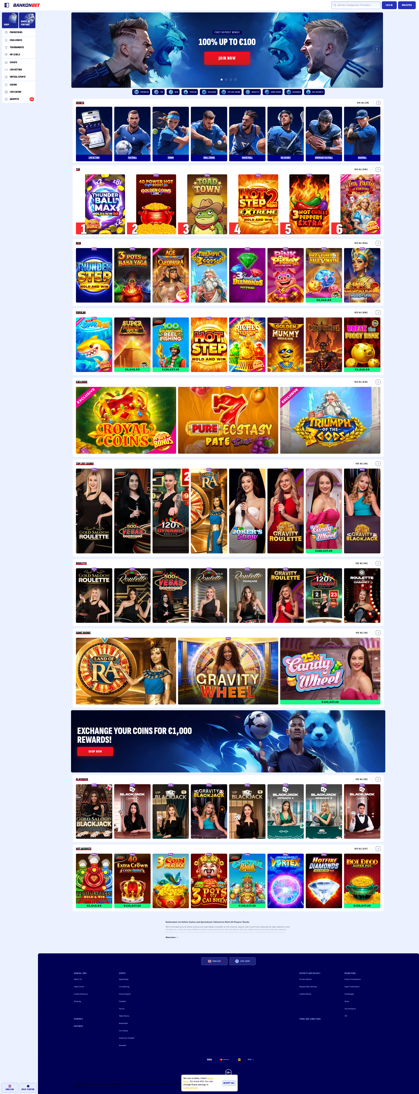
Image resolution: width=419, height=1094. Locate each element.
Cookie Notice (305, 994)
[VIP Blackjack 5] (247, 812)
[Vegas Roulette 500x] (132, 512)
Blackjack (82, 779)
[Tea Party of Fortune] (360, 204)
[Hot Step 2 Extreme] (258, 204)
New (78, 243)
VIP (346, 1016)
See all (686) (361, 312)
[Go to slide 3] (230, 79)
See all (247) (361, 848)
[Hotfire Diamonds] (324, 881)
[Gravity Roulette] (285, 512)
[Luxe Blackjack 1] (362, 812)
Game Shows (83, 633)
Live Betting (124, 986)
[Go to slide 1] (221, 79)
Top (78, 169)
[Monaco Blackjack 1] (285, 812)
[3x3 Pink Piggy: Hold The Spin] (285, 276)
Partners (78, 1026)
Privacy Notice (305, 979)
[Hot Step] (209, 345)
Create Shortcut (81, 994)
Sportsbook (123, 979)
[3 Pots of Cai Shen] (209, 881)
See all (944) (361, 243)
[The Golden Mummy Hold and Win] (285, 345)
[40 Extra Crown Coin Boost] (132, 881)
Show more (171, 937)
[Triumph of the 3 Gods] (209, 276)
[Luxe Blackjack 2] (132, 812)
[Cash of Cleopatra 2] (362, 276)
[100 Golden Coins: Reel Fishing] (171, 345)
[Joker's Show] (247, 512)
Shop (347, 1001)
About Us (78, 979)
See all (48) (362, 463)
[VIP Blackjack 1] (171, 812)
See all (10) (363, 102)
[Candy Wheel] (324, 512)
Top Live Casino (85, 464)
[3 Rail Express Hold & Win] (94, 881)
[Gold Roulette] (209, 596)
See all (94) (362, 563)
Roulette (81, 563)
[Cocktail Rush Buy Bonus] (247, 881)
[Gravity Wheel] (228, 672)
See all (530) (361, 381)
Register (407, 5)
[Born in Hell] (324, 345)
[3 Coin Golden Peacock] (171, 881)
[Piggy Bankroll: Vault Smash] (324, 276)
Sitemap (77, 1001)
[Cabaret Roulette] (362, 596)
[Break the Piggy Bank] (362, 345)
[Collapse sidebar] (7, 5)
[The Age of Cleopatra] (171, 276)
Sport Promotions (352, 986)
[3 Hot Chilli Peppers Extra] (309, 204)
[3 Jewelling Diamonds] (247, 276)
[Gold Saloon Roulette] (94, 512)
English (217, 961)
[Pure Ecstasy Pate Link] (228, 421)
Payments (78, 1019)
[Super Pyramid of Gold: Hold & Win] (132, 345)
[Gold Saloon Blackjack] (94, 812)
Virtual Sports (125, 994)
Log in (389, 5)
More (250, 1059)
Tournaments (350, 1009)
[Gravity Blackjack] (362, 512)
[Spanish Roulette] (132, 596)
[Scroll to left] (78, 49)
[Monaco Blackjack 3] (324, 812)
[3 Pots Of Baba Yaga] (132, 276)
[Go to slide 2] (226, 79)
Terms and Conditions (310, 1019)
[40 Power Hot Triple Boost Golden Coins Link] (156, 204)
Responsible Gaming (308, 986)
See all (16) (362, 632)
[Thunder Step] (94, 276)
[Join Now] (227, 50)
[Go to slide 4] (235, 79)
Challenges (349, 994)
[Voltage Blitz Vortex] (285, 881)
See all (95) (362, 779)
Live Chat (245, 961)
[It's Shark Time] (94, 345)
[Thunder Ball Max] (105, 204)
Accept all (228, 1083)
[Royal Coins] (126, 421)
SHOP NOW (95, 751)
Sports (80, 103)
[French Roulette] (247, 596)
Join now (227, 58)
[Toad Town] (207, 204)
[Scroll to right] (377, 49)
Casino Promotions (353, 979)
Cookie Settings (190, 1088)
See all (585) (361, 169)
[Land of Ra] (209, 512)
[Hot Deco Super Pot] (362, 881)
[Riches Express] (247, 345)
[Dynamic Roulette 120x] (171, 512)
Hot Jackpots (83, 849)
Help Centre (79, 986)
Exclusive (81, 382)
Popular (81, 313)
